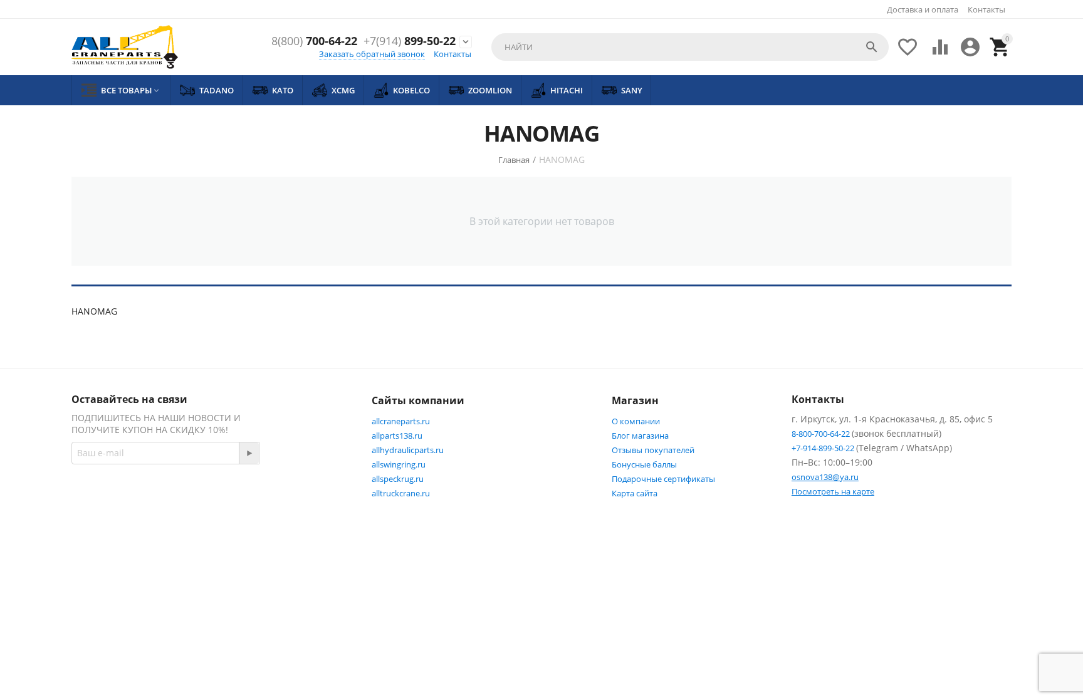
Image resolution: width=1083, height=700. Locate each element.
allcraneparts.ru (401, 421)
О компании (636, 421)
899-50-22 (410, 41)
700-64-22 (314, 41)
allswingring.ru (399, 464)
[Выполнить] (249, 453)
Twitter (313, 497)
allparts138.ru (397, 435)
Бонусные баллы (644, 464)
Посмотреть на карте (833, 491)
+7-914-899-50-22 (824, 448)
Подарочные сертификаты (663, 478)
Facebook (250, 497)
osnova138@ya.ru (825, 477)
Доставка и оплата (922, 9)
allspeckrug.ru (398, 478)
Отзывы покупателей (653, 450)
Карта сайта (634, 493)
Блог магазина (640, 435)
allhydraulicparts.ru (408, 450)
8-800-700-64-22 (822, 433)
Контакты (986, 9)
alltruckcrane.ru (401, 493)
